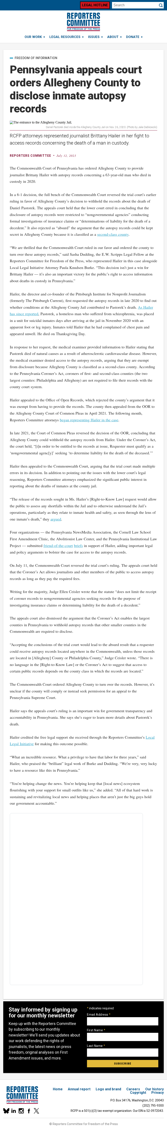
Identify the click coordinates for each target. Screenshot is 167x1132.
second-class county (113, 234)
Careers (133, 1089)
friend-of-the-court (58, 545)
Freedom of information (36, 58)
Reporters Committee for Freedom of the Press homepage (83, 22)
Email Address (99, 1014)
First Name (96, 1030)
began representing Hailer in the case (89, 419)
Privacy (157, 1093)
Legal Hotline (95, 5)
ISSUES (94, 37)
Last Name (96, 1045)
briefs (78, 545)
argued (55, 519)
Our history (154, 1089)
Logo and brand (108, 1089)
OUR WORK (33, 37)
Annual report (79, 1089)
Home (58, 1089)
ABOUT (113, 37)
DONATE (132, 37)
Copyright (138, 1093)
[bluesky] (6, 1111)
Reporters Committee (30, 155)
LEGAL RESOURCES (64, 37)
